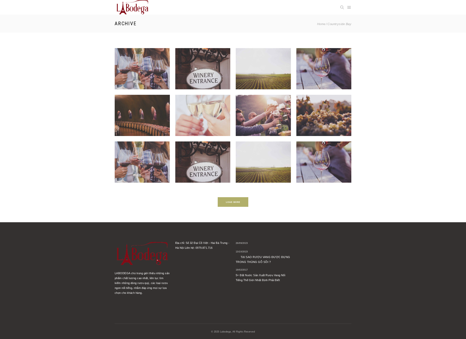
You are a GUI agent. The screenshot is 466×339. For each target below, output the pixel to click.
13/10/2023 (242, 251)
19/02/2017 (242, 270)
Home (321, 24)
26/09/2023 (242, 243)
